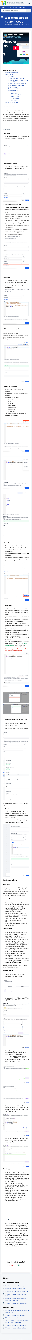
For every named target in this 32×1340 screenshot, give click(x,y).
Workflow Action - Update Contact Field (15, 1295)
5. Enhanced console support (17, 84)
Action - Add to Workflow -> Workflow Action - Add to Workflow (16, 1321)
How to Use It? (15, 98)
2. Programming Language (16, 78)
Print (7, 1278)
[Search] (28, 10)
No (12, 1265)
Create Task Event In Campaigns (15, 1286)
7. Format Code (12, 87)
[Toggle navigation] (29, 2)
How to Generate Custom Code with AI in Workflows (17, 1311)
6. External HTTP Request (16, 85)
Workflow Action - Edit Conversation (16, 1291)
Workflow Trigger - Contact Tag (15, 1288)
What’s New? (15, 96)
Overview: (14, 93)
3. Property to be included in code (18, 80)
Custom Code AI (13, 90)
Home (3, 7)
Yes (21, 1265)
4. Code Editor (12, 82)
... (8, 7)
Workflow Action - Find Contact (15, 1318)
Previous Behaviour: (17, 95)
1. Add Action (12, 77)
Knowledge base (19, 1339)
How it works (9, 74)
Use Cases (14, 100)
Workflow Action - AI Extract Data (15, 1328)
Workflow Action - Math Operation (15, 1303)
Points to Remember (11, 102)
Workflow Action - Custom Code (15, 1315)
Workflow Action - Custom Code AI (15, 1325)
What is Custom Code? (12, 72)
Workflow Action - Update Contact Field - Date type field (15, 1299)
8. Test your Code (13, 89)
